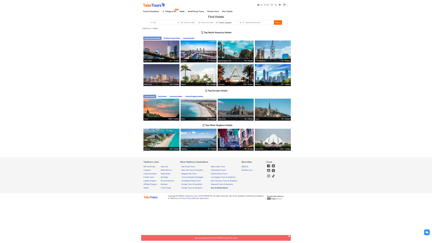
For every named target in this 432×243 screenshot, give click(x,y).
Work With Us (166, 170)
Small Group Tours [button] (196, 11)
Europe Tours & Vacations (191, 184)
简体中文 (245, 166)
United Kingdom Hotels (194, 96)
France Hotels (149, 96)
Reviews (164, 184)
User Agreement (202, 198)
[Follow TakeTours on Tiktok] (273, 176)
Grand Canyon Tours (219, 174)
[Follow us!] (273, 166)
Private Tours (213, 11)
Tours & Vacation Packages (192, 177)
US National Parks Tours (191, 181)
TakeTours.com (191, 196)
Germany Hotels (176, 96)
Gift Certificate (149, 166)
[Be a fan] (268, 166)
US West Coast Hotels (172, 38)
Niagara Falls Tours (189, 174)
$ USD (266, 5)
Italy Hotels (162, 96)
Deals (182, 11)
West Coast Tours (218, 166)
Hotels (146, 188)
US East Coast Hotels (152, 38)
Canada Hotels (188, 38)
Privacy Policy (186, 198)
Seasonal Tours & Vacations (222, 184)
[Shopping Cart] (279, 5)
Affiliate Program (150, 184)
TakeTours (146, 28)
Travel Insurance (150, 174)
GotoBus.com (247, 170)
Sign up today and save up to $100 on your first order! (216, 238)
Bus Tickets (227, 11)
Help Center (165, 174)
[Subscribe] (268, 170)
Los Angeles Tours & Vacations (223, 177)
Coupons (147, 170)
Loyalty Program (149, 181)
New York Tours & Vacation (192, 170)
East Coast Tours (188, 166)
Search (278, 22)
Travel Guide (166, 188)
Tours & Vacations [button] (151, 11)
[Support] (272, 5)
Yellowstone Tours (218, 170)
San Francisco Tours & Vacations (224, 181)
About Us (164, 166)
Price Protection (167, 181)
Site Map (164, 177)
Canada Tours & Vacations (191, 188)
